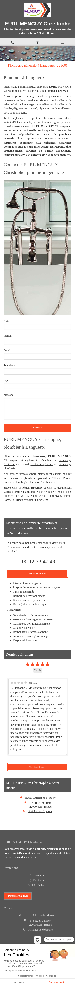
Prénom (8, 335)
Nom (6, 320)
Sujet (6, 380)
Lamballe (9, 482)
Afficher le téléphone (40, 811)
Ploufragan (22, 482)
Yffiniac (56, 478)
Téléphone (10, 365)
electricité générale (42, 464)
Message (8, 394)
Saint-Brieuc (48, 482)
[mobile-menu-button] (62, 42)
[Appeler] (12, 42)
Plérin (33, 482)
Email (7, 350)
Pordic (67, 478)
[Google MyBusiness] (37, 940)
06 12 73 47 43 (38, 561)
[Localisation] (37, 42)
